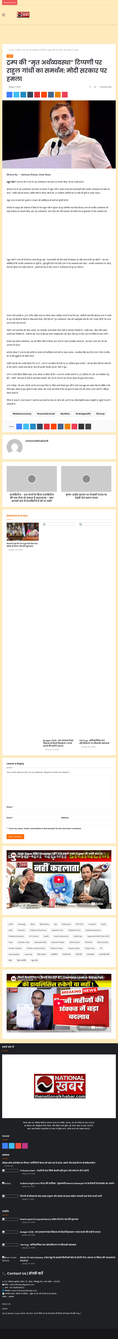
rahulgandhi (84, 413)
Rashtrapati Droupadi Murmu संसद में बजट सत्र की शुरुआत (22, 545)
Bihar (33, 924)
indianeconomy (22, 413)
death (103, 924)
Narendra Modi (40, 942)
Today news (90, 948)
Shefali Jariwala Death (36, 948)
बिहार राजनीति (21, 960)
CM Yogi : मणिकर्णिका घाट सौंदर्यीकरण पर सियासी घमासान (94, 742)
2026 (11, 924)
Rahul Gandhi (102, 942)
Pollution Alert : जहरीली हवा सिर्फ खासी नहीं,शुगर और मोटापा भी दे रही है (54, 1170)
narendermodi (47, 413)
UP (101, 948)
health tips (78, 936)
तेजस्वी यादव (67, 954)
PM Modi (88, 942)
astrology (21, 924)
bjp (55, 924)
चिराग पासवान (41, 954)
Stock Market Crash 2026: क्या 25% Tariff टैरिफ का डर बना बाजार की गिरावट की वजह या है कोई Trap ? (41, 1313)
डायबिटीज (54, 954)
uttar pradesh (14, 954)
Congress (92, 924)
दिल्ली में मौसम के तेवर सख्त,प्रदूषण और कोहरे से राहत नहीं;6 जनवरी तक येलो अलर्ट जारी (61, 1196)
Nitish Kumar (75, 942)
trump (101, 413)
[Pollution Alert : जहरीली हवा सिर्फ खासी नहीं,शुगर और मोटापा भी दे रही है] (10, 1174)
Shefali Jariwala (15, 948)
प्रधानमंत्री (90, 954)
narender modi (23, 942)
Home (11, 50)
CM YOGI (79, 924)
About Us (6, 1304)
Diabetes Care (57, 930)
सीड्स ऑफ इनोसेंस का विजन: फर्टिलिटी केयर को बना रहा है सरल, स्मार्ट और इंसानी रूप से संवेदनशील (48, 1162)
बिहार (10, 960)
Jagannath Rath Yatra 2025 (98, 936)
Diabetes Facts (74, 930)
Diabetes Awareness (38, 930)
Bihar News (44, 924)
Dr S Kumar (33, 936)
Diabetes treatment (16, 936)
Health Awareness (61, 936)
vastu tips (28, 954)
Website (65, 818)
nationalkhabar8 (36, 441)
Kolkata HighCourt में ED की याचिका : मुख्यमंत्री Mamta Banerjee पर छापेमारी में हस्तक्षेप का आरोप (67, 1183)
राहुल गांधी (34, 960)
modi (11, 942)
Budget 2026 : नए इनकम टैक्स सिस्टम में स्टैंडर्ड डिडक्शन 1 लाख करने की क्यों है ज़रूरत (58, 743)
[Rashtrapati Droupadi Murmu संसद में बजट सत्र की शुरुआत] (23, 532)
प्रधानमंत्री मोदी (104, 954)
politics (66, 413)
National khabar (58, 942)
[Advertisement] (59, 33)
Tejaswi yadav (74, 948)
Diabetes (21, 930)
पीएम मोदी (79, 954)
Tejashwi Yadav (56, 948)
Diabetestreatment (93, 930)
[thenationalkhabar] (23, 15)
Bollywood (66, 924)
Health (46, 936)
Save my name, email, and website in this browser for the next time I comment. (45, 828)
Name (10, 807)
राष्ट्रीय (18, 50)
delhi (11, 930)
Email (10, 818)
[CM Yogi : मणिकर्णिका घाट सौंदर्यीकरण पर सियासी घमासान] (95, 630)
